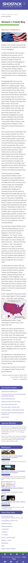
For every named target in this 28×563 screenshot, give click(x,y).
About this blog (5, 417)
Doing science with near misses (9, 404)
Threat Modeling (5, 520)
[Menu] (24, 3)
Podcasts (3, 548)
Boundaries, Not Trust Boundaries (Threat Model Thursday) (12, 456)
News (2, 545)
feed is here (15, 427)
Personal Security (10, 537)
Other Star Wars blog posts (8, 398)
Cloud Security (5, 529)
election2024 (23, 379)
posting (23, 296)
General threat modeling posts (9, 391)
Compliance (4, 531)
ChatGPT (6, 534)
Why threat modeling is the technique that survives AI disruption (13, 471)
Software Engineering (6, 526)
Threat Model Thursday (7, 516)
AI (1, 534)
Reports (9, 540)
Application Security (6, 523)
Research (3, 540)
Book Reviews (4, 543)
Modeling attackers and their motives (10, 401)
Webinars (13, 548)
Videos (8, 548)
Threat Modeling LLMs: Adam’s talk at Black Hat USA (13, 502)
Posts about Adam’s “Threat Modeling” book (12, 409)
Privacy (3, 537)
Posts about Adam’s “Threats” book (10, 407)
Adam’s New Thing (18, 437)
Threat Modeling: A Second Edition (12, 488)
